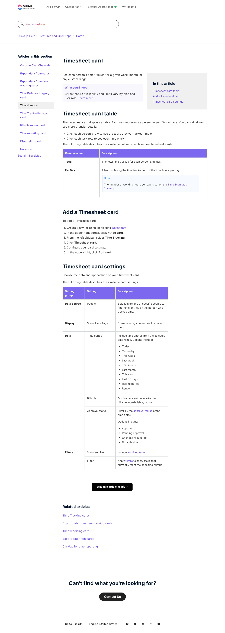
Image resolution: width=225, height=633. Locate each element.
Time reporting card (76, 531)
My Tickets (129, 6)
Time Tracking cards (76, 515)
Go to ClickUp (73, 624)
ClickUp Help (26, 36)
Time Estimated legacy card (34, 95)
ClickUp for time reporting (80, 546)
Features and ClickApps (55, 36)
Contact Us (112, 597)
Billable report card (32, 125)
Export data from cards (78, 538)
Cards (80, 36)
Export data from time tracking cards (87, 523)
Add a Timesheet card (166, 96)
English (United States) (104, 624)
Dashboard (119, 227)
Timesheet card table (166, 91)
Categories (72, 6)
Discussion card (30, 141)
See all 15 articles (29, 155)
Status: (100, 6)
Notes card (27, 149)
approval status (142, 410)
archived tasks (137, 452)
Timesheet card (30, 105)
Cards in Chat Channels (35, 65)
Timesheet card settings (168, 101)
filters (129, 460)
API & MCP (53, 6)
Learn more (85, 98)
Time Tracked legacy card (33, 115)
